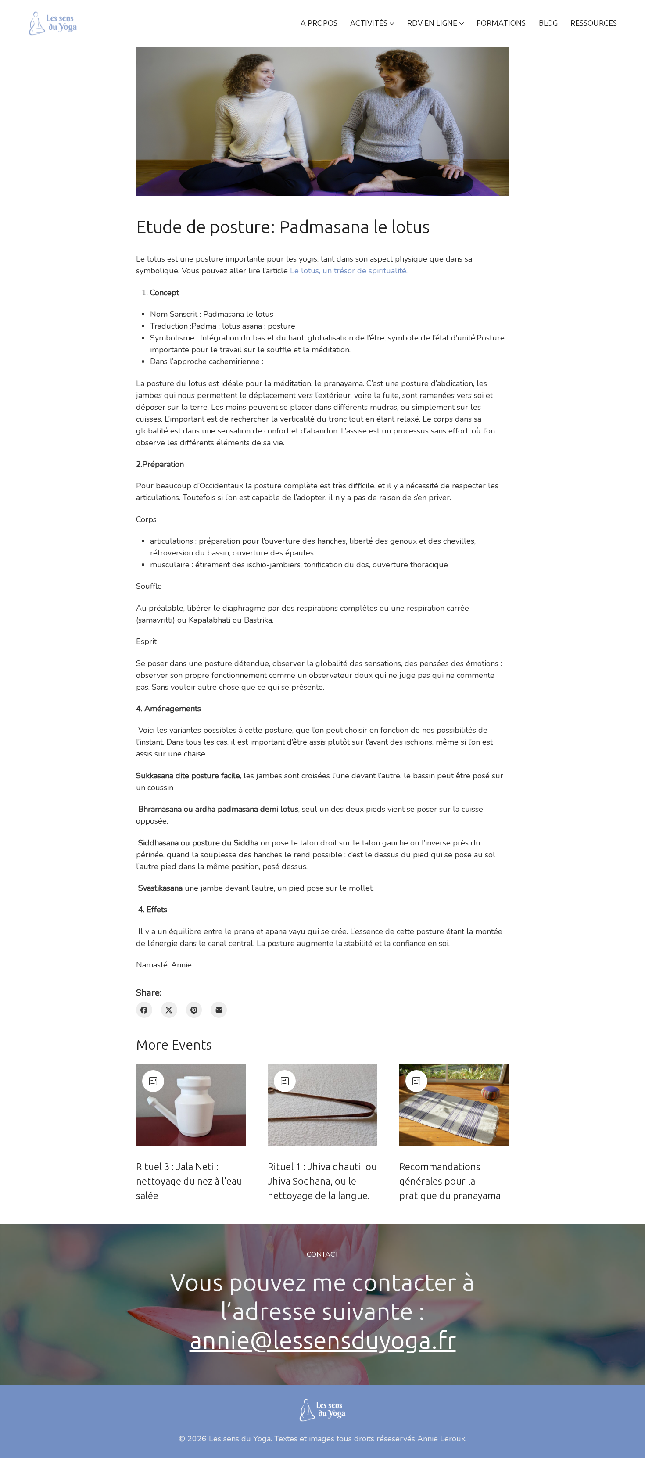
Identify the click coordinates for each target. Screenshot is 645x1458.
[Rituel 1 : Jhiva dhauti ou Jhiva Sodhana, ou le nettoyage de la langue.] (322, 1105)
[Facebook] (144, 1010)
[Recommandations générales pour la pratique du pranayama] (454, 1105)
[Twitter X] (169, 1010)
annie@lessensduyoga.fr (323, 1340)
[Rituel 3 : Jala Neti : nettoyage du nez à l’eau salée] (191, 1105)
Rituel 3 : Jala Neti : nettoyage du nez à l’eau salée (189, 1181)
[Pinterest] (194, 1010)
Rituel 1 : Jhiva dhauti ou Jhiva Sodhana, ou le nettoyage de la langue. (322, 1181)
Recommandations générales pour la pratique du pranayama (450, 1181)
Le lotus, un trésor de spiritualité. (349, 270)
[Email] (219, 1010)
